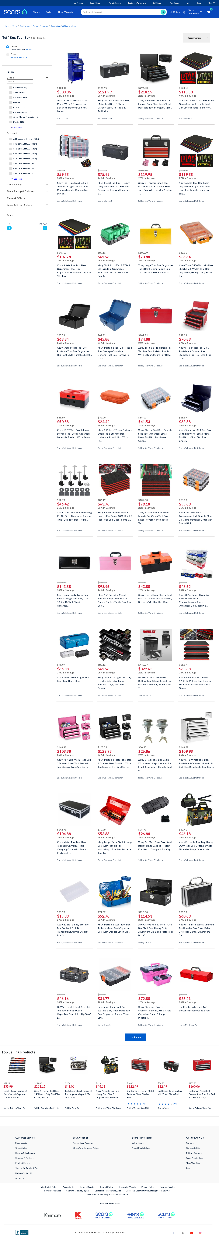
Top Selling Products (18, 1052)
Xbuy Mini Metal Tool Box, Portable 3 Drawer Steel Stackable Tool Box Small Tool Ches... (195, 351)
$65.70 (183, 582)
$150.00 (143, 912)
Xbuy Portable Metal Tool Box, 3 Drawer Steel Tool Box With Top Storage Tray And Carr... (74, 763)
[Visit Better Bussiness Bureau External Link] (21, 1232)
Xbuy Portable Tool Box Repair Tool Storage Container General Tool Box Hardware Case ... (115, 351)
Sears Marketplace (142, 1137)
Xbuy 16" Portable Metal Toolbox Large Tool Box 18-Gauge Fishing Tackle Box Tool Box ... (115, 598)
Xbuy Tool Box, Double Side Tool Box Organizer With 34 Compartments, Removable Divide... (72, 186)
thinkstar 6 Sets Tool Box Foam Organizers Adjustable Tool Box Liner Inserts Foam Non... (196, 103)
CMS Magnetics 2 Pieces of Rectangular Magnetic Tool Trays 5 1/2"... (78, 1094)
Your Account (80, 1137)
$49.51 (183, 252)
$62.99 (102, 335)
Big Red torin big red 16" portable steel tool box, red (194, 1008)
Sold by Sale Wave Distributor (150, 118)
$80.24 (61, 170)
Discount (12, 133)
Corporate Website (127, 1186)
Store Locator (21, 1143)
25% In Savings (187, 260)
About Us (19, 1178)
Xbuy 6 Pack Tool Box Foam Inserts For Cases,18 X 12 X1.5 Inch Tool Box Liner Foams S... (115, 515)
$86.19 (102, 499)
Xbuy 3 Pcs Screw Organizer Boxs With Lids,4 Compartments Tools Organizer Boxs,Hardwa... (195, 598)
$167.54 (102, 747)
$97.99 (183, 335)
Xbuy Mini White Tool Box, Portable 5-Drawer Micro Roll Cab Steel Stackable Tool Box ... (196, 763)
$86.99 (183, 417)
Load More (135, 1037)
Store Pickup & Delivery (21, 191)
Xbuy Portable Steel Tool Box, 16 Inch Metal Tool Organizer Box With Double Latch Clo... (114, 927)
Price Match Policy (49, 1187)
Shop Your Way (193, 1163)
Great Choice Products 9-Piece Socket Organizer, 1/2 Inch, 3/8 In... (15, 1094)
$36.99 (142, 829)
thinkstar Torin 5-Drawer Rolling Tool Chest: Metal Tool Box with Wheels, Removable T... (155, 680)
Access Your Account (83, 1143)
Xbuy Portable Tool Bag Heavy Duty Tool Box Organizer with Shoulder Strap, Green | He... (196, 845)
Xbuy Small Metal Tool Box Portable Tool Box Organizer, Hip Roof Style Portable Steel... (74, 351)
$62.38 (61, 994)
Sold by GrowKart (105, 1025)
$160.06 (194, 1086)
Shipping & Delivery (24, 1158)
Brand (10, 77)
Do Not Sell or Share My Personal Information (107, 1194)
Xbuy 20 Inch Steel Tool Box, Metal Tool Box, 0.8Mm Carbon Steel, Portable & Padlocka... (114, 103)
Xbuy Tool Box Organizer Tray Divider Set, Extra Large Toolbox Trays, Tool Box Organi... (114, 680)
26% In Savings (106, 95)
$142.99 (61, 829)
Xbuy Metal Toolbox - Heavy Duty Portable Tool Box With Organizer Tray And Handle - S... (114, 186)
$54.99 (161, 1083)
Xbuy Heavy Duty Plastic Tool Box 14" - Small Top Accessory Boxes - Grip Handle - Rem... (155, 598)
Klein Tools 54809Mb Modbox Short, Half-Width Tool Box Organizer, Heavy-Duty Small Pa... (196, 268)
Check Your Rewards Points (85, 1148)
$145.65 (61, 252)
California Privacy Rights (77, 1190)
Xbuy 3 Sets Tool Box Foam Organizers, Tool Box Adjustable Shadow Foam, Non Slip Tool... (74, 268)
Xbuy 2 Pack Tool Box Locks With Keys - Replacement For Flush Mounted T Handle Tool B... (155, 763)
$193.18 (183, 87)
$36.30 (142, 747)
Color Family (14, 184)
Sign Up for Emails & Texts (27, 1168)
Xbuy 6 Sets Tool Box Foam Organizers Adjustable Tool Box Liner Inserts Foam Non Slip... (194, 186)
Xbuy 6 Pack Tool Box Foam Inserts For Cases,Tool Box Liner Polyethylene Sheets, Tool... (153, 515)
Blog (188, 1168)
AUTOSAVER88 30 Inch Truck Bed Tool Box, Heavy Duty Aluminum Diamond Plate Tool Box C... (155, 927)
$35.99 (8, 1086)
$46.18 (100, 1086)
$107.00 (143, 499)
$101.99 (143, 335)
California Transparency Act (108, 1190)
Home (7, 26)
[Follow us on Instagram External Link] (201, 1232)
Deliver (21, 48)
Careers (190, 1143)
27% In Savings (187, 178)
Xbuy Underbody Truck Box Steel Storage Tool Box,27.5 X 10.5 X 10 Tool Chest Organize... (73, 598)
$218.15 (39, 1086)
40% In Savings (187, 95)
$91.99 (61, 664)
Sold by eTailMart (105, 118)
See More (18, 127)
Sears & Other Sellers (19, 204)
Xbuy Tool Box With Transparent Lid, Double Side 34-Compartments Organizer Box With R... (195, 515)
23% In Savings (147, 919)
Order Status (21, 1148)
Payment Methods (52, 1190)
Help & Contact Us (23, 1173)
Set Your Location (19, 57)
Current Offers (16, 198)
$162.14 (143, 170)
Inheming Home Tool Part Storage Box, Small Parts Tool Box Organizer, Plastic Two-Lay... (114, 1010)
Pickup (19, 55)
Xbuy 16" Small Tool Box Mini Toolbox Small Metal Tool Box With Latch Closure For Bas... (154, 351)
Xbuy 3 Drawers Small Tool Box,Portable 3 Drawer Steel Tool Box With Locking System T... (155, 186)
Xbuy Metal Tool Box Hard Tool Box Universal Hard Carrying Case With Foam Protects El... (72, 845)
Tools (15, 26)
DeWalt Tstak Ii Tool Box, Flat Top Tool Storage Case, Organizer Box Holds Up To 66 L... (74, 1010)
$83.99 (183, 912)
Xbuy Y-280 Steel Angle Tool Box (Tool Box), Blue (73, 679)
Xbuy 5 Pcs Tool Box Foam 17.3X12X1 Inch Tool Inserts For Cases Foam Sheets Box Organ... (195, 680)
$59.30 (142, 582)
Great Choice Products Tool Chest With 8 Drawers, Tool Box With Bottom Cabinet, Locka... (72, 103)
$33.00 (102, 417)
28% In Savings (147, 672)
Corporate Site (193, 1148)
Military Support (194, 1153)
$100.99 (143, 252)
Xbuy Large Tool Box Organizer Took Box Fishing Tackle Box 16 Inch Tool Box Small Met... (155, 268)
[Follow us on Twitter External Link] (183, 1232)
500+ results (23, 37)
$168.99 (131, 1083)
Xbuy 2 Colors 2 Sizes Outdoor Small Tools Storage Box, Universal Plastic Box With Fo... (115, 433)
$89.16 (102, 252)
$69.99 (61, 417)
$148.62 (183, 747)
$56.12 (142, 417)
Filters (10, 71)
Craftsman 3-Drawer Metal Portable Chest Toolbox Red (140, 1094)
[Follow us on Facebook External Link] (174, 1232)
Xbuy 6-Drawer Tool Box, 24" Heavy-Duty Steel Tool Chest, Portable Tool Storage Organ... (155, 103)
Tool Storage (24, 26)
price (10, 215)
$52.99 (6, 1083)
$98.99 (142, 994)
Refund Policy (106, 1187)
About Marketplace (141, 1148)
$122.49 (132, 1086)
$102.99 (102, 170)
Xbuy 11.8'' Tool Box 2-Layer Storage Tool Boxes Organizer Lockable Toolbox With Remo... (74, 433)
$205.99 (192, 1083)
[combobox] (124, 12)
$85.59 (61, 335)
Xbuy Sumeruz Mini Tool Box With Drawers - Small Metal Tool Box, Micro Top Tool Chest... (195, 433)
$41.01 (69, 1086)
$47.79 (183, 994)
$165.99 (102, 87)
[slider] (9, 228)
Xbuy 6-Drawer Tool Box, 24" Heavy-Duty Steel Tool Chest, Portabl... (47, 1094)
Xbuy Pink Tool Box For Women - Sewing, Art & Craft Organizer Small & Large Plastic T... (154, 1010)
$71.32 (102, 912)
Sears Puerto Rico (194, 1158)
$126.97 (102, 582)
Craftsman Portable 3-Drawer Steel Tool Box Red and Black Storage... (202, 1094)
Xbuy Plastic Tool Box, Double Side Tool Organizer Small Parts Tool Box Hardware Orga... (155, 433)
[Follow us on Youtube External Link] (192, 1232)
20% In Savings (187, 1002)
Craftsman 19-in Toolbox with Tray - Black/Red (170, 1092)
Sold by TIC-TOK (64, 118)
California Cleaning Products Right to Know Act (148, 1190)
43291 (29, 49)
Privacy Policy (148, 1187)
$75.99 (183, 499)
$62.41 (183, 829)
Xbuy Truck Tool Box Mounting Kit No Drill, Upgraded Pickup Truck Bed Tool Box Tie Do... (74, 515)
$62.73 (61, 499)
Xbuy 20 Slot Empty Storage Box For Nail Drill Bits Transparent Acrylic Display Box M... (73, 927)
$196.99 (61, 582)
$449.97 (143, 664)
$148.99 (61, 747)
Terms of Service (87, 1187)
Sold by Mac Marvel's (188, 1025)
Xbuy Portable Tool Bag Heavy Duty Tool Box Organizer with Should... (107, 1094)
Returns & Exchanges (25, 1153)
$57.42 (68, 1083)
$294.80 (143, 87)
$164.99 (183, 170)
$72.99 (102, 829)
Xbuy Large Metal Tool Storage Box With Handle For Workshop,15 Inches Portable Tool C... (115, 845)
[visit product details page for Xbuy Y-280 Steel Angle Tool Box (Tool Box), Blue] (74, 645)
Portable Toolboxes (40, 26)
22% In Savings (65, 95)
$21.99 (61, 912)
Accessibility (68, 1187)
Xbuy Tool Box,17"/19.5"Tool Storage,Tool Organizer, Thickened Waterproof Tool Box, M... (114, 268)
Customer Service (25, 1137)
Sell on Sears (137, 1143)
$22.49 (162, 1086)
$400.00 (61, 87)
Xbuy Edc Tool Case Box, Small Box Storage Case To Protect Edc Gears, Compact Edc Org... (155, 845)
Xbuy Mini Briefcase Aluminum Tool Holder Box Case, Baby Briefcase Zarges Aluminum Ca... (196, 927)
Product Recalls (22, 1163)
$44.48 (102, 994)
